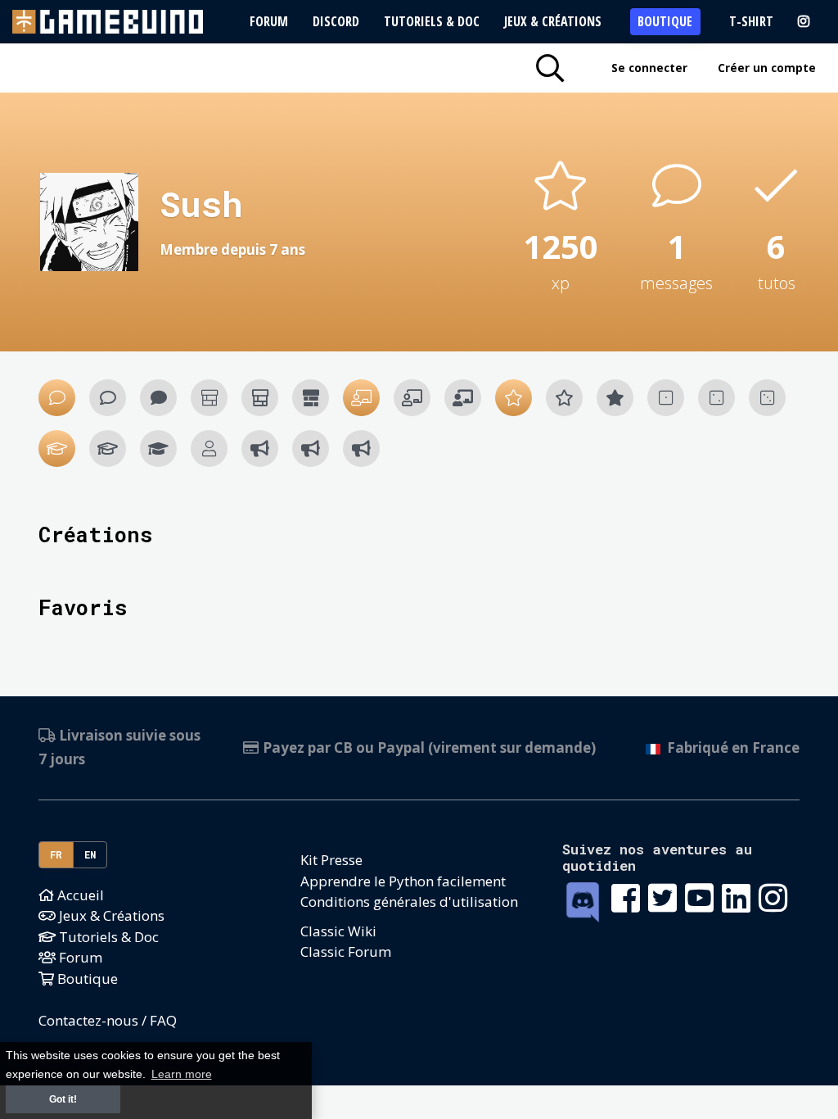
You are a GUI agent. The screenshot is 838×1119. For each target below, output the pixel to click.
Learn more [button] (181, 1074)
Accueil (79, 895)
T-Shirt (751, 21)
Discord (336, 21)
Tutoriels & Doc (432, 21)
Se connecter (649, 67)
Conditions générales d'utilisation (409, 901)
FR (56, 854)
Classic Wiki (338, 931)
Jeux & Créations (552, 21)
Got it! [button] (63, 1099)
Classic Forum (345, 951)
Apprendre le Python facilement (403, 881)
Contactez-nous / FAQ (107, 1020)
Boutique (665, 21)
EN (90, 854)
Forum (269, 21)
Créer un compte (767, 67)
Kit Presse (331, 859)
